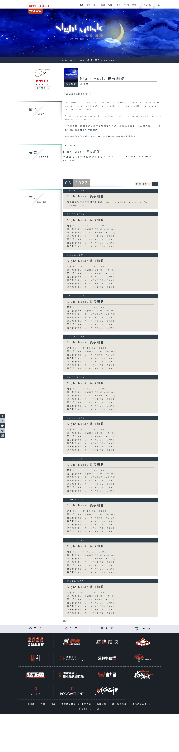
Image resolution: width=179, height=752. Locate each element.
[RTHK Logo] (37, 7)
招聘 (43, 704)
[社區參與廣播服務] (143, 658)
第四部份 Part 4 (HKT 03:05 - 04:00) (91, 239)
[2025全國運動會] (35, 641)
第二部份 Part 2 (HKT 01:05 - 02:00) (91, 233)
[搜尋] (159, 4)
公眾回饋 (145, 629)
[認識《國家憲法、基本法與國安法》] (71, 675)
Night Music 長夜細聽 (85, 196)
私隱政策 (102, 704)
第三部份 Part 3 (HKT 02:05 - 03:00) (91, 236)
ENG (145, 5)
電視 (87, 6)
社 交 (74, 628)
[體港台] (71, 641)
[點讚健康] (107, 641)
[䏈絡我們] (102, 628)
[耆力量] (107, 675)
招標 (54, 704)
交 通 (38, 628)
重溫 (118, 6)
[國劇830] (35, 658)
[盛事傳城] (143, 675)
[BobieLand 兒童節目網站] (143, 641)
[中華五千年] (107, 691)
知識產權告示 (69, 704)
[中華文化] (35, 675)
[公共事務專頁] (107, 658)
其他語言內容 (140, 704)
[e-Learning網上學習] (71, 658)
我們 (133, 6)
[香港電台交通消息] (30, 628)
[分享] (66, 628)
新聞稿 (32, 704)
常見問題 (87, 704)
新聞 (102, 6)
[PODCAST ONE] (71, 691)
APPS (125, 6)
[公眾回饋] (136, 629)
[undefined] (81, 5)
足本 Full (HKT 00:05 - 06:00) (87, 226)
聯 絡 (110, 628)
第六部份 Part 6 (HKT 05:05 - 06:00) (91, 246)
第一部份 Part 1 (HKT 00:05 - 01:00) (91, 229)
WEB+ (110, 6)
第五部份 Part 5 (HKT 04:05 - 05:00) (91, 243)
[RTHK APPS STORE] (35, 691)
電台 (95, 6)
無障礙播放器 (120, 704)
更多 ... (66, 621)
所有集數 (71, 84)
